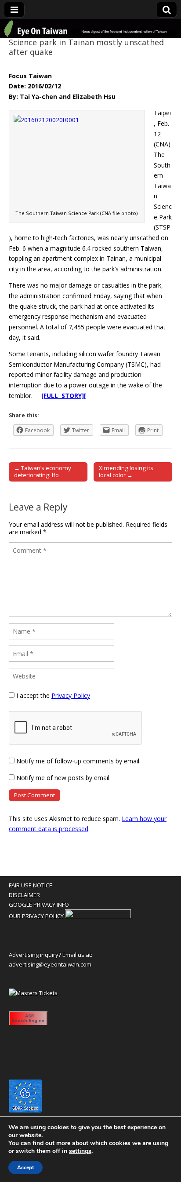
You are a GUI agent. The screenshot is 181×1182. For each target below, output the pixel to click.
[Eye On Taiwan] (90, 29)
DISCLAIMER (24, 895)
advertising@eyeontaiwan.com (50, 964)
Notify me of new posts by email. (63, 777)
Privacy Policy (70, 695)
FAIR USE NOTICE (30, 885)
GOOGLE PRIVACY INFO (39, 904)
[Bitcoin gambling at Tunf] (98, 916)
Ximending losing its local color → (126, 471)
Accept (25, 1167)
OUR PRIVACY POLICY (36, 916)
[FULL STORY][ (63, 395)
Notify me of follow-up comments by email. (78, 761)
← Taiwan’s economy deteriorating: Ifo (42, 471)
